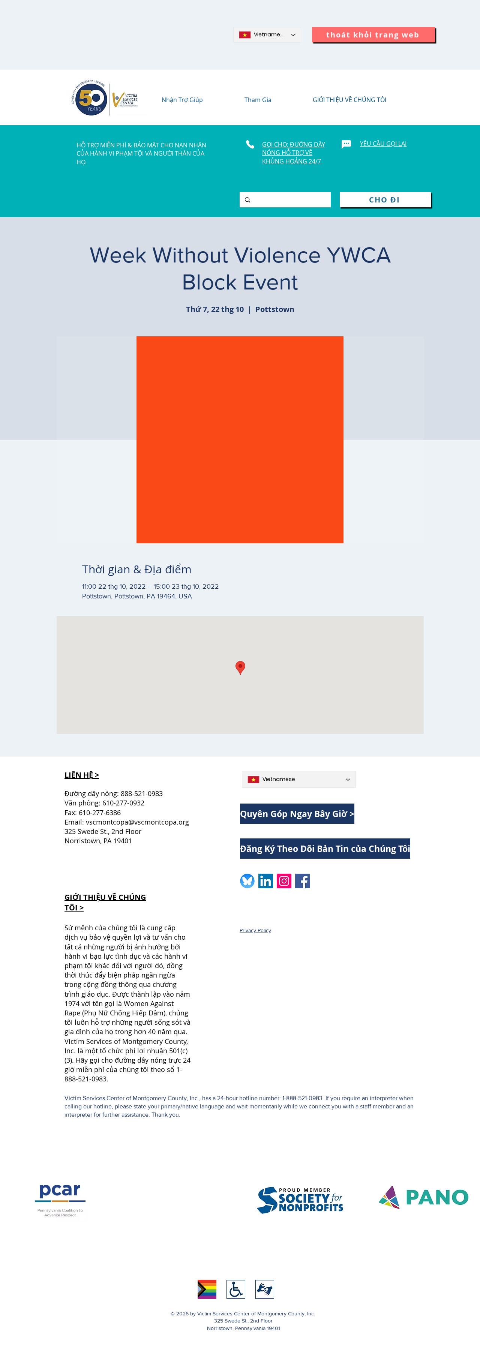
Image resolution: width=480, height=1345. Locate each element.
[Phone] (250, 144)
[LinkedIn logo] (265, 881)
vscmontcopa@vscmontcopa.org (137, 821)
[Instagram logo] (284, 881)
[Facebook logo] (302, 881)
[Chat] (346, 144)
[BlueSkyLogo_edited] (247, 881)
